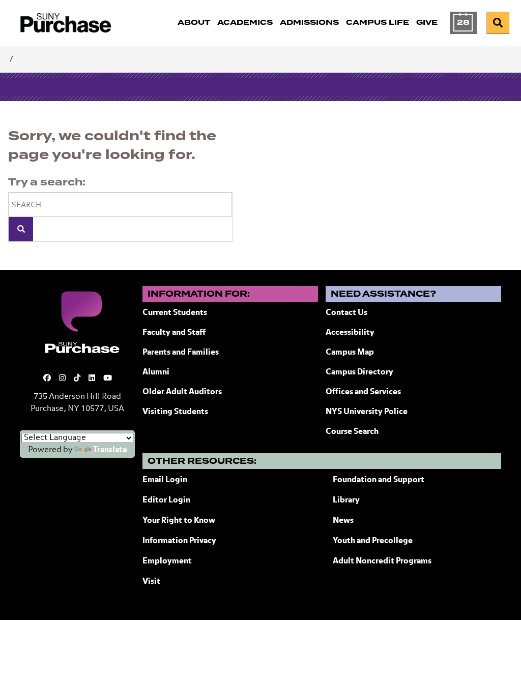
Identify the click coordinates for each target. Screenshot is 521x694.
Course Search (352, 432)
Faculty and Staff (174, 333)
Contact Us (346, 313)
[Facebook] (47, 378)
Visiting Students (175, 412)
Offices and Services (363, 392)
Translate (110, 450)
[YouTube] (107, 378)
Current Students (174, 313)
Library (346, 500)
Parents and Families (180, 353)
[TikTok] (77, 378)
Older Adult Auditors (182, 392)
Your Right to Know (178, 521)
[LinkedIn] (92, 378)
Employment (167, 561)
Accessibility (350, 333)
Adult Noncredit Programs (382, 561)
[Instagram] (62, 378)
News (343, 521)
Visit (151, 582)
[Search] (21, 229)
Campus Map (350, 353)
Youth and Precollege (373, 541)
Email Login (164, 480)
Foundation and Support (378, 480)
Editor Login (166, 500)
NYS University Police (367, 412)
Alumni (155, 372)
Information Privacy (179, 541)
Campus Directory (359, 372)
